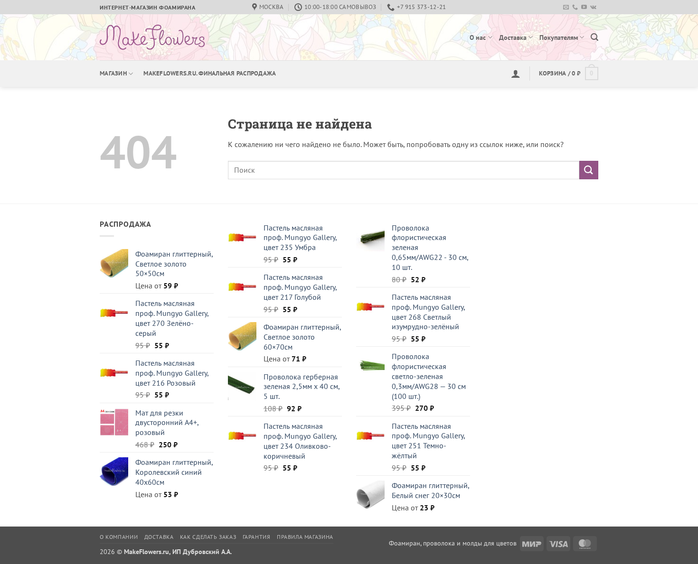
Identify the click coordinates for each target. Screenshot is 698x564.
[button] (594, 37)
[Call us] (575, 7)
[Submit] (588, 170)
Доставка (513, 37)
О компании (119, 536)
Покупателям (558, 37)
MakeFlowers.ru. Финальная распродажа (209, 73)
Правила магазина (305, 536)
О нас (478, 37)
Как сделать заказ (208, 536)
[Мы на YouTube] (584, 7)
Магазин (113, 73)
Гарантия (257, 536)
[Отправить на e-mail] (566, 7)
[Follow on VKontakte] (593, 7)
